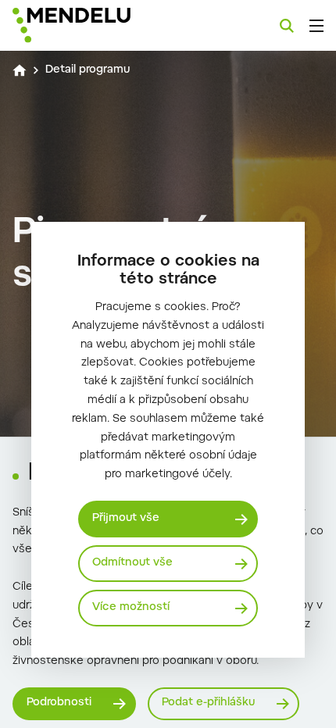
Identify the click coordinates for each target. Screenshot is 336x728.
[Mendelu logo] (91, 25)
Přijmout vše (125, 518)
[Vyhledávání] (287, 26)
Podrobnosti (59, 703)
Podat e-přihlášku (208, 703)
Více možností (131, 607)
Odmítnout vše (132, 563)
